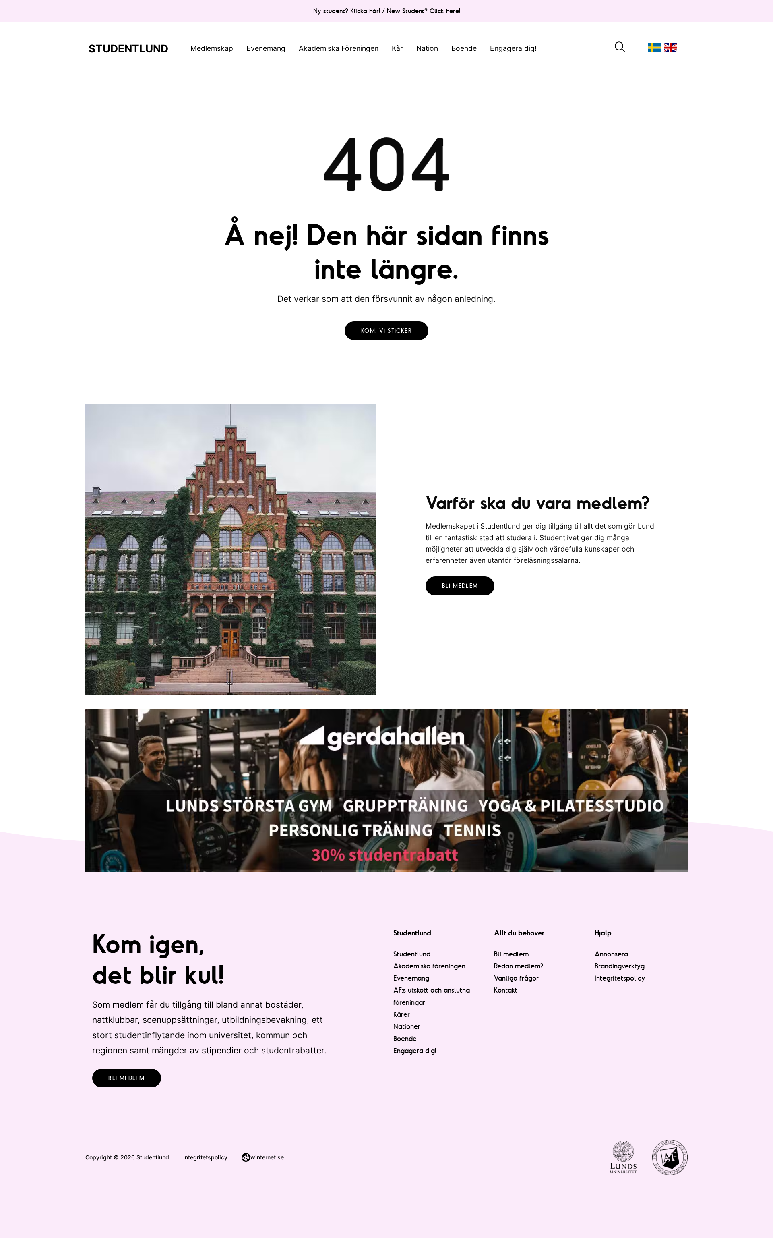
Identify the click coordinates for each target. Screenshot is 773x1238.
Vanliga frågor (516, 978)
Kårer (401, 1014)
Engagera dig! (513, 48)
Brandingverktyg (620, 966)
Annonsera (611, 954)
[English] (670, 47)
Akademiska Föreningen (338, 48)
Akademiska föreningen (429, 966)
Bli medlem (460, 585)
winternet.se (267, 1157)
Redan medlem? (519, 966)
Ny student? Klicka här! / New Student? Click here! (386, 11)
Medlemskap (211, 48)
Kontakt (505, 990)
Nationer (406, 1026)
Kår (397, 48)
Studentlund (411, 954)
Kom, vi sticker (386, 330)
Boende (464, 48)
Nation (427, 48)
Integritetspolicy (620, 978)
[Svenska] (654, 47)
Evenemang (265, 48)
